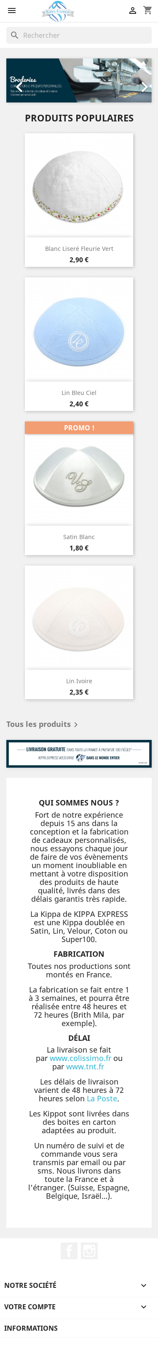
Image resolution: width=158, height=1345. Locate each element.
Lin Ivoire (79, 681)
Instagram (89, 1250)
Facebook (69, 1250)
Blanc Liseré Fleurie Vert (79, 249)
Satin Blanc (79, 537)
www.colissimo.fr (80, 1058)
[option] (79, 80)
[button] (17, 80)
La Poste (102, 1098)
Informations (31, 1328)
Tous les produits (43, 725)
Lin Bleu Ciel (79, 393)
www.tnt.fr (85, 1066)
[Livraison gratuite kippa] (79, 754)
